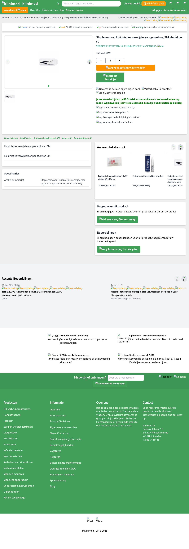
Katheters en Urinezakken (18, 462)
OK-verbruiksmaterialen (17, 409)
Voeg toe (132, 249)
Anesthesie (10, 444)
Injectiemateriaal (13, 456)
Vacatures (55, 451)
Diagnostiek (10, 432)
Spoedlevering (58, 480)
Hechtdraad (10, 438)
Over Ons (35, 10)
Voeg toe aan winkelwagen (129, 67)
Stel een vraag (127, 219)
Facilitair (8, 420)
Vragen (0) (67, 138)
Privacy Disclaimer (60, 421)
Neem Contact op (59, 433)
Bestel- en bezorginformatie (65, 439)
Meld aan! (119, 383)
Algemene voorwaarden (63, 427)
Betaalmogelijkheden (62, 445)
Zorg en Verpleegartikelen (18, 426)
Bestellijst (110, 79)
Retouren (55, 456)
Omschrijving (11, 138)
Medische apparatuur (16, 479)
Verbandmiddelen (14, 468)
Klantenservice (50, 10)
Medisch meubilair (14, 474)
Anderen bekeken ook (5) (47, 138)
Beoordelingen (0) (83, 138)
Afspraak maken (74, 10)
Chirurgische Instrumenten (19, 485)
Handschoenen (12, 414)
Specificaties (25, 138)
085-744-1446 (155, 3)
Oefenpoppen (11, 491)
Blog (62, 10)
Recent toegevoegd (14, 497)
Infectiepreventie (13, 450)
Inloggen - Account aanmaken (169, 10)
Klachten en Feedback (62, 474)
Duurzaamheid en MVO (63, 468)
